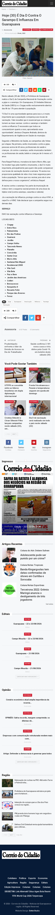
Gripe (9, 301)
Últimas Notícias (46, 29)
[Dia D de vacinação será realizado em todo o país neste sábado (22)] (39, 407)
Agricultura (12, 882)
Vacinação (6, 305)
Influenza (37, 301)
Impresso (27, 470)
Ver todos (49, 604)
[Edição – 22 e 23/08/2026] (27, 500)
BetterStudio (34, 911)
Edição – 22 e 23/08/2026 (27, 526)
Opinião (27, 749)
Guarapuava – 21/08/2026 (27, 653)
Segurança (34, 882)
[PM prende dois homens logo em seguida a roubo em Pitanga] (7, 816)
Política (22, 878)
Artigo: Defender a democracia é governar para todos (27, 753)
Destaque (35, 29)
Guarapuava (17, 301)
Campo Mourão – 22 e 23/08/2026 (27, 639)
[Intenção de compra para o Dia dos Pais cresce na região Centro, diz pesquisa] (7, 805)
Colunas (26, 887)
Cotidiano (26, 29)
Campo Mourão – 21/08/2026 (27, 668)
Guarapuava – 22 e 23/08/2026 (27, 624)
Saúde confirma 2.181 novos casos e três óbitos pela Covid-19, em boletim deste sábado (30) (41, 349)
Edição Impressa (12, 887)
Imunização (28, 301)
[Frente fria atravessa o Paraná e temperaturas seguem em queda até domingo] (39, 375)
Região (23, 882)
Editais (27, 619)
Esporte (32, 878)
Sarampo (46, 301)
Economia (42, 878)
